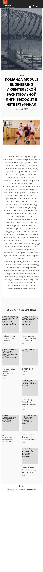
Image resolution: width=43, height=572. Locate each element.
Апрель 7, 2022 (21, 109)
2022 (21, 75)
